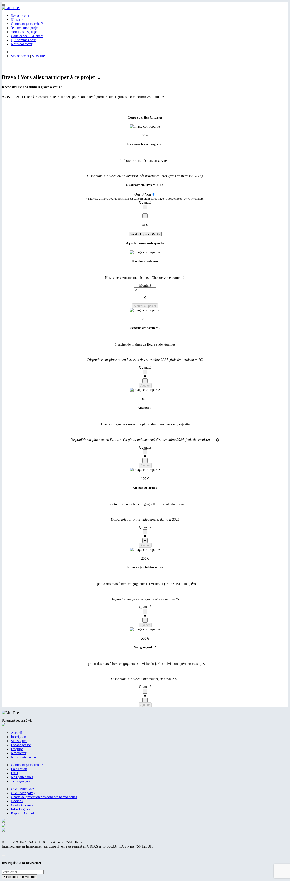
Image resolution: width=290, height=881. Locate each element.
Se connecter (20, 15)
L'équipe (17, 749)
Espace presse (21, 745)
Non (148, 194)
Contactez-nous (22, 805)
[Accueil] (11, 8)
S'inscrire (17, 19)
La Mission (19, 769)
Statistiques (19, 741)
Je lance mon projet (25, 28)
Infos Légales (20, 809)
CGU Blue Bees (22, 789)
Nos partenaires (22, 777)
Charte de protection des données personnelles (44, 797)
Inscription (18, 737)
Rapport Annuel (22, 813)
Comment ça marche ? (27, 24)
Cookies (17, 801)
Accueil (16, 733)
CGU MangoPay (23, 793)
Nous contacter (21, 44)
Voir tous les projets (25, 32)
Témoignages (20, 781)
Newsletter (18, 753)
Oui (137, 194)
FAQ (14, 773)
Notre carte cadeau (24, 757)
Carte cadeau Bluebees (27, 36)
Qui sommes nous (23, 40)
